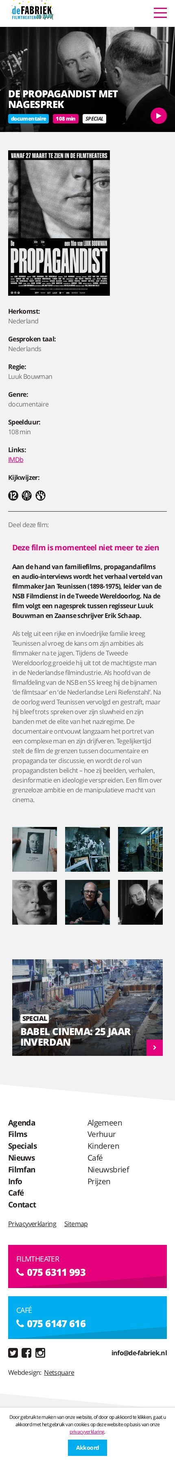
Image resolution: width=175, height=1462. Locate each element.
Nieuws (21, 1157)
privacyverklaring (87, 1431)
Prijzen (99, 1181)
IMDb (15, 459)
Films (17, 1133)
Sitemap (76, 1223)
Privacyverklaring (32, 1223)
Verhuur (102, 1133)
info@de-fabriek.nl (139, 1352)
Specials (22, 1145)
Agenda (21, 1122)
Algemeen (105, 1122)
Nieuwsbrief (108, 1169)
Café (16, 1192)
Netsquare (59, 1372)
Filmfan (21, 1169)
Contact (22, 1204)
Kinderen (103, 1145)
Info (15, 1181)
